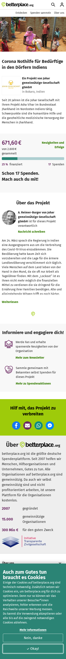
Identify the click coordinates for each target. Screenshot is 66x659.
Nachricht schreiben (31, 231)
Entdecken (21, 12)
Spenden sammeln (40, 12)
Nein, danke (33, 638)
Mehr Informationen (33, 630)
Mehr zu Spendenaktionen (33, 383)
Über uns (59, 12)
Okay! (34, 648)
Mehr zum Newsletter (30, 357)
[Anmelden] (62, 4)
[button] (16, 425)
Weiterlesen (10, 302)
